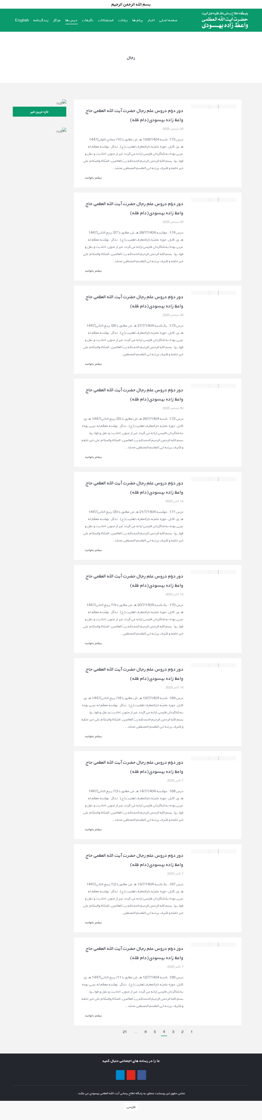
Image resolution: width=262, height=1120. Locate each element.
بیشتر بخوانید (93, 177)
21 (125, 1031)
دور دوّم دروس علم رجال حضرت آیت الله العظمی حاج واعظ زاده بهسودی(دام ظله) (134, 115)
